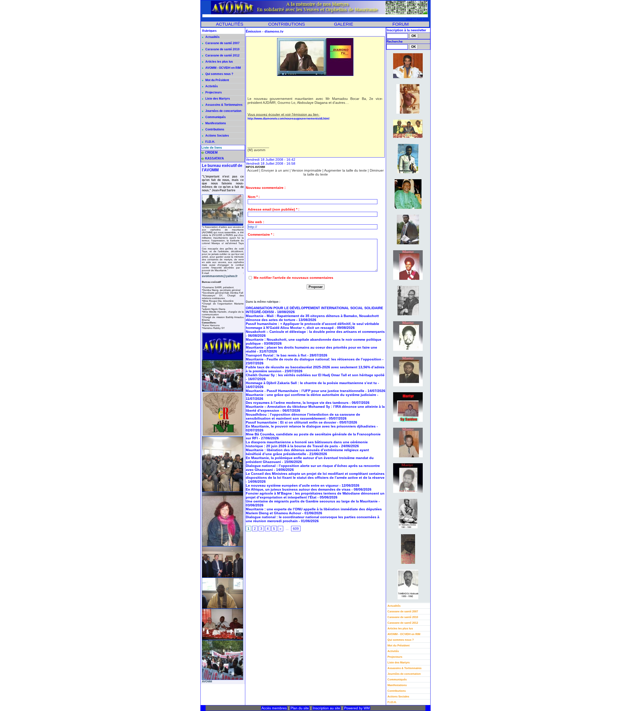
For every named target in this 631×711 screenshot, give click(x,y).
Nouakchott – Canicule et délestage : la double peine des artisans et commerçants (315, 332)
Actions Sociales (217, 135)
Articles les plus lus (219, 61)
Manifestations (215, 123)
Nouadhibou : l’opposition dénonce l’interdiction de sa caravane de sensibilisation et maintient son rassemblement (303, 416)
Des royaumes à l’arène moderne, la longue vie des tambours (297, 403)
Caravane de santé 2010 (222, 49)
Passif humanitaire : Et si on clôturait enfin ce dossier (291, 422)
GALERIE (343, 24)
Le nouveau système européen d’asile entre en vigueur (292, 485)
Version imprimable (306, 170)
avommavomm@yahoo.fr (220, 276)
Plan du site (300, 708)
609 (296, 529)
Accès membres (274, 708)
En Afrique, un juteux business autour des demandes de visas (298, 489)
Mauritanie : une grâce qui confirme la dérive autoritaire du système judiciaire (311, 395)
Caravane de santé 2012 (222, 55)
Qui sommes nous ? (219, 74)
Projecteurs (213, 92)
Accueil (252, 170)
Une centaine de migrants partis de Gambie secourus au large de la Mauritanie (312, 501)
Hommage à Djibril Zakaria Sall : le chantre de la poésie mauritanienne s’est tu (311, 383)
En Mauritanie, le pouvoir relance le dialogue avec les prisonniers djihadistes (311, 426)
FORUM (400, 24)
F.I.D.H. (210, 141)
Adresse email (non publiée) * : (273, 209)
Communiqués (215, 117)
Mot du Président (217, 80)
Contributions (214, 129)
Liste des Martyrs (217, 98)
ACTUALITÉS (229, 24)
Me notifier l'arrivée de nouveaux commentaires (293, 278)
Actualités (212, 37)
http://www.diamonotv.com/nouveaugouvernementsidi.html (288, 118)
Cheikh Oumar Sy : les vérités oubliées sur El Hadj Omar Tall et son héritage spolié (315, 375)
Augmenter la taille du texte (345, 170)
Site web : (256, 222)
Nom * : (254, 197)
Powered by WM (357, 708)
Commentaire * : (261, 234)
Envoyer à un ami (275, 170)
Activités (211, 86)
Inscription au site (326, 708)
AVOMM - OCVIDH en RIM (223, 68)
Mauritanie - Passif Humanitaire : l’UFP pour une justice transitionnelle (305, 391)
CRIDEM (211, 152)
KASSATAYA (214, 158)
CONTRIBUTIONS (286, 24)
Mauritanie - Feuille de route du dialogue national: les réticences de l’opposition (313, 359)
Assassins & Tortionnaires (224, 105)
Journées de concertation (223, 111)
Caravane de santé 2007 (222, 43)
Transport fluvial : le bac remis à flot (276, 355)
